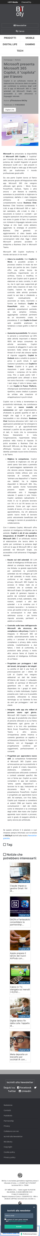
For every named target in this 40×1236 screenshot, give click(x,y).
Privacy (7, 1126)
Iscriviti (19, 1226)
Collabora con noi (11, 1131)
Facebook (25, 1087)
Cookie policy (9, 1152)
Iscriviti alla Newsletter (20, 1082)
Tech (20, 50)
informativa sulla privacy (17, 1221)
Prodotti (10, 37)
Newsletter (21, 25)
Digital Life (10, 44)
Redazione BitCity (19, 100)
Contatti (7, 1110)
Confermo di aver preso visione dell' (17, 1220)
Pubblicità (8, 1115)
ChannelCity (26, 2)
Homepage (8, 60)
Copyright (8, 1147)
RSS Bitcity (8, 1142)
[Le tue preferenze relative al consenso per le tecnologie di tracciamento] (28, 1234)
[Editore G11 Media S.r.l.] (20, 1204)
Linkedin (26, 1091)
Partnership (9, 1121)
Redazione (8, 1105)
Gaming (30, 44)
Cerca (21, 31)
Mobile (30, 37)
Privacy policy (9, 1157)
